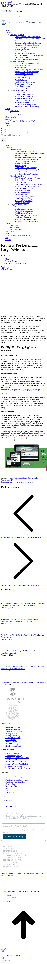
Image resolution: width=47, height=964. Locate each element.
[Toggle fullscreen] (6, 960)
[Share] (4, 960)
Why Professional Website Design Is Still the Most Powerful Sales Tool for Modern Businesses (22, 668)
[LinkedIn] (44, 877)
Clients (18, 873)
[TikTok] (45, 877)
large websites (28, 482)
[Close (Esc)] (2, 960)
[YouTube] (43, 877)
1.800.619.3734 (11, 11)
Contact (10, 875)
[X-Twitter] (42, 877)
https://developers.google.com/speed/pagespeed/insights (21, 390)
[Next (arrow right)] (4, 962)
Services (11, 873)
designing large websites (14, 482)
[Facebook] (41, 877)
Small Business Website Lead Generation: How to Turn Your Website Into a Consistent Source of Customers (23, 605)
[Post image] (7, 601)
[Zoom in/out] (9, 960)
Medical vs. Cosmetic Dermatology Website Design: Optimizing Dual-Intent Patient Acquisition (20, 620)
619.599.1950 (11, 807)
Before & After (28, 873)
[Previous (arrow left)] (2, 962)
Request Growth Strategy (14, 837)
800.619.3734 (11, 800)
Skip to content (6, 2)
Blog (3, 875)
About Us (39, 873)
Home (3, 873)
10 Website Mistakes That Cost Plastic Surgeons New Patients (23, 682)
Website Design (6, 269)
